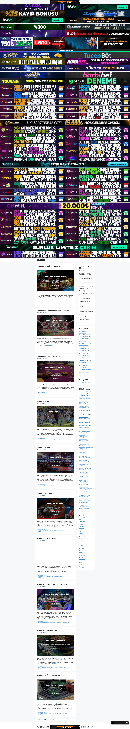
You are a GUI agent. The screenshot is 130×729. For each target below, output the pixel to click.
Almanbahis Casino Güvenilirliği (85, 370)
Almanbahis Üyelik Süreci (84, 357)
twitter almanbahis (83, 505)
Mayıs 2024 (81, 540)
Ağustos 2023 (82, 555)
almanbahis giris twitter (84, 422)
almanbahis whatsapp (83, 481)
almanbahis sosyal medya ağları (52, 713)
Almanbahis (81, 346)
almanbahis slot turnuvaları (53, 393)
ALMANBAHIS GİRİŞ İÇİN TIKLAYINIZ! (65, 50)
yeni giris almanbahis (84, 508)
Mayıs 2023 (81, 560)
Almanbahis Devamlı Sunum (85, 369)
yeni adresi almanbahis (63, 713)
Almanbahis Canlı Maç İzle (84, 411)
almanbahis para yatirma (85, 457)
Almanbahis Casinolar (83, 345)
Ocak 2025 (81, 526)
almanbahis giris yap (82, 423)
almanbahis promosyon (83, 460)
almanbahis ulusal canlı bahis (83, 477)
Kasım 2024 (81, 529)
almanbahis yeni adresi (83, 482)
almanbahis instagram (83, 441)
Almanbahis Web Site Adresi (85, 336)
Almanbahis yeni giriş (84, 484)
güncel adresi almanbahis (83, 499)
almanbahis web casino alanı (57, 439)
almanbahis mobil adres (82, 452)
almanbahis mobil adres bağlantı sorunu (54, 302)
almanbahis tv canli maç (83, 472)
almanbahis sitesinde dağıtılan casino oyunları (85, 464)
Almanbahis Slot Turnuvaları (48, 357)
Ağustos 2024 (82, 535)
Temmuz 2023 (82, 557)
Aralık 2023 (81, 548)
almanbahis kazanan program (83, 448)
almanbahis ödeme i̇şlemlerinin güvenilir (54, 348)
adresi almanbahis (81, 391)
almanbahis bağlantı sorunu (42, 302)
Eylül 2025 (81, 519)
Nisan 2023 (81, 562)
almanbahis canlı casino (84, 407)
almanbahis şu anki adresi (82, 492)
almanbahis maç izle (82, 449)
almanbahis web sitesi (82, 480)
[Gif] (65, 123)
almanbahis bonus (83, 401)
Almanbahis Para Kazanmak (48, 675)
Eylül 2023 (81, 553)
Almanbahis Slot (43, 401)
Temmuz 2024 (82, 536)
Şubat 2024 (81, 545)
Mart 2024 (81, 543)
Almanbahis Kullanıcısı (46, 493)
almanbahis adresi (84, 393)
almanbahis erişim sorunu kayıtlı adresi (50, 667)
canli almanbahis (82, 495)
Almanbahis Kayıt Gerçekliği (85, 360)
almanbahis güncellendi (82, 435)
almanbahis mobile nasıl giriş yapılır (84, 453)
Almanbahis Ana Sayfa (84, 338)
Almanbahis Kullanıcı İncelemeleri (86, 364)
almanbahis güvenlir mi (84, 437)
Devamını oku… (65, 299)
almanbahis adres (87, 391)
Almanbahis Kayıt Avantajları (85, 358)
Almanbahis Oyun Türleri (84, 348)
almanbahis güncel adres (42, 439)
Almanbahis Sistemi (45, 447)
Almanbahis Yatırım (83, 341)
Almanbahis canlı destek (85, 410)
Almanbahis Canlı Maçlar (84, 367)
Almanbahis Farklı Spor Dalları (85, 343)
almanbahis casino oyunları (85, 414)
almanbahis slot (49, 439)
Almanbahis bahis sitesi (42, 485)
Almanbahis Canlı (82, 403)
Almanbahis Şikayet (64, 348)
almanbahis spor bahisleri (85, 468)
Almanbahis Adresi (83, 331)
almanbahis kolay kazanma (42, 576)
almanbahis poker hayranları (52, 576)
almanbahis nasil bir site (84, 456)
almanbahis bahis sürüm (82, 398)
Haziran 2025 (82, 521)
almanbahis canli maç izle (83, 402)
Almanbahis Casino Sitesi (84, 418)
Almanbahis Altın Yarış (83, 352)
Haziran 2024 (82, 538)
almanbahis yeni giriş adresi (83, 485)
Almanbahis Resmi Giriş (84, 353)
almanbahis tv (82, 471)
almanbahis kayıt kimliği (82, 447)
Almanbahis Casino (82, 413)
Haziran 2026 (82, 517)
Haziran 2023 (82, 559)
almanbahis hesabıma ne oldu (51, 622)
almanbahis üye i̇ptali (82, 489)
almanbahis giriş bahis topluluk (83, 428)
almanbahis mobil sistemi (50, 485)
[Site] (32, 88)
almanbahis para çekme (84, 459)
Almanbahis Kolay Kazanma (48, 538)
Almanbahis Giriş (82, 333)
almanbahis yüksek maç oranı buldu (83, 487)
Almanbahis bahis (41, 667)
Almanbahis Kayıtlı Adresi (47, 630)
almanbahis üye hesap (89, 488)
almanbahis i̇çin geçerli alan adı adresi (84, 444)
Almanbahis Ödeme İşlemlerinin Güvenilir (53, 311)
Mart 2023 (81, 564)
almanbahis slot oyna (82, 465)
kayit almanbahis (83, 502)
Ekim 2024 (81, 531)
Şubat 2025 (81, 524)
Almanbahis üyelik (88, 489)
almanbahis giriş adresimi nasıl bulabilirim (84, 427)
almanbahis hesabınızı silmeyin (83, 439)
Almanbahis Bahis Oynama (84, 350)
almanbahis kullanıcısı (41, 530)
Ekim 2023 (81, 552)
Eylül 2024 (81, 533)
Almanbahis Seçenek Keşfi (84, 372)
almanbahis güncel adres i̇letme (83, 432)
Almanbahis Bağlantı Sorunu (48, 266)
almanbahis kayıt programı (89, 447)
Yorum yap (39, 394)
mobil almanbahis (82, 503)
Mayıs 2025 (81, 522)
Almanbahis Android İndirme (85, 362)
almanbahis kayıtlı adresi (62, 667)
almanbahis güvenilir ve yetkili (83, 436)
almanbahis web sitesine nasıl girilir (63, 622)
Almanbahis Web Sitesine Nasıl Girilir (52, 584)
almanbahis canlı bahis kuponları (83, 406)
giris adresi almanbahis (65, 302)
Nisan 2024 (81, 541)
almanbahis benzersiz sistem (83, 399)
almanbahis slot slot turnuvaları (43, 393)
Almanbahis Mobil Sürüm (84, 355)
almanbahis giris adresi (83, 421)
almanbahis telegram (61, 393)
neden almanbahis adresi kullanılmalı (58, 530)
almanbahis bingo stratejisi (42, 348)
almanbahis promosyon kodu (84, 461)
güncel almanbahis (60, 576)
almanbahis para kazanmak (42, 713)
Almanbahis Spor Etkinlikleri (84, 339)
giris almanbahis (82, 497)
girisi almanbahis (48, 530)
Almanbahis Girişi (82, 429)
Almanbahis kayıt (83, 445)
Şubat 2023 (81, 566)
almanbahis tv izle (82, 474)
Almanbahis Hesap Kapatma (83, 440)
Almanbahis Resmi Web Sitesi (85, 334)
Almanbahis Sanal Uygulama (85, 365)
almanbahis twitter (83, 476)
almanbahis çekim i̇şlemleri (82, 488)
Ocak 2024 (81, 547)
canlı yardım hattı (89, 495)
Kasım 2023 (81, 550)
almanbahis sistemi (58, 485)
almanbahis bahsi (88, 398)
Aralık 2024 (81, 528)
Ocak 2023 (81, 567)
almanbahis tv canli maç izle (84, 473)
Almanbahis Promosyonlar (42, 301)
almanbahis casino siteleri (83, 417)
